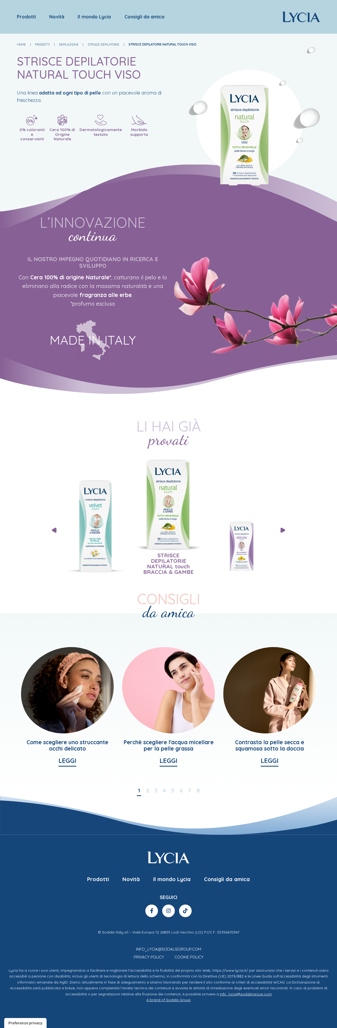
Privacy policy (149, 957)
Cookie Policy (189, 957)
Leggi (67, 760)
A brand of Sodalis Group (168, 999)
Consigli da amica (144, 17)
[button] (283, 530)
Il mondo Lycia (94, 17)
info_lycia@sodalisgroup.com (168, 949)
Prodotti (26, 17)
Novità (56, 17)
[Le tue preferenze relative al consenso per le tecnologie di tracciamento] (25, 1023)
